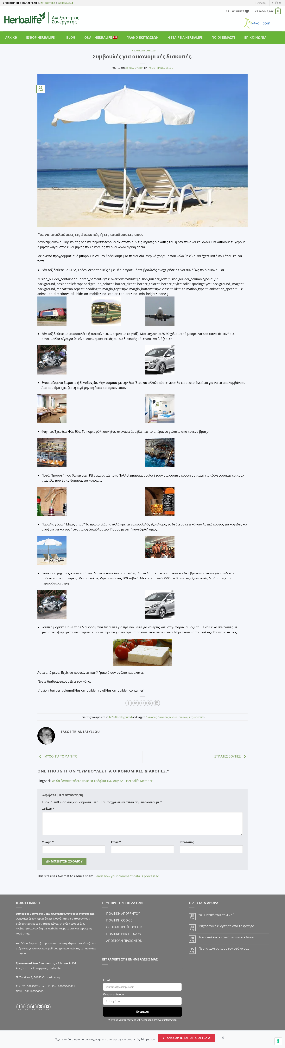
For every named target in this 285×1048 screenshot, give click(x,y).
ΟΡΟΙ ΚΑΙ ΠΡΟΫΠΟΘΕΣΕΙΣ (124, 927)
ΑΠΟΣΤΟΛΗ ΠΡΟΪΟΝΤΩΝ (124, 941)
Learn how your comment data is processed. (127, 876)
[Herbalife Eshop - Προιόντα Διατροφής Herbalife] (45, 19)
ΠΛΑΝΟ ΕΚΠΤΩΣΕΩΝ (142, 37)
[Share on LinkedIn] (157, 703)
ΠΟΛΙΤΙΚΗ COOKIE (119, 920)
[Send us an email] (40, 1007)
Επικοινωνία (255, 37)
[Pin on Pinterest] (149, 703)
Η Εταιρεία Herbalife (185, 37)
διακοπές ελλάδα (168, 717)
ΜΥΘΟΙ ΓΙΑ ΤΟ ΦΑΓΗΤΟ (60, 756)
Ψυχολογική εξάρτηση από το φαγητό (226, 926)
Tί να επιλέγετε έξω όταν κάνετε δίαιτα (227, 937)
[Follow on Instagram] (276, 3)
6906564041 (65, 3)
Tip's (132, 50)
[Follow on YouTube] (280, 3)
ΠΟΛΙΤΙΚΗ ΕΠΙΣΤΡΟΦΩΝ (123, 934)
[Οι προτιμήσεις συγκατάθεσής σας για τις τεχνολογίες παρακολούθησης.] (278, 1041)
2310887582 (48, 3)
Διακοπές (151, 717)
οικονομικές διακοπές (191, 717)
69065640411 (66, 986)
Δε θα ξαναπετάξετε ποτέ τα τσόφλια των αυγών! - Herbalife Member (102, 781)
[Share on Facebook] (128, 703)
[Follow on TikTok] (33, 1007)
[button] (261, 3)
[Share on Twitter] (135, 703)
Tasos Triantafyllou (160, 67)
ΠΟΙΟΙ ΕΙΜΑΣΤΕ (223, 37)
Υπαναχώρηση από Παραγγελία (186, 1037)
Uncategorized (145, 50)
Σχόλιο (48, 808)
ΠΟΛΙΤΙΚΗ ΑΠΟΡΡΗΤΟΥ (123, 913)
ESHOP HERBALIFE (40, 37)
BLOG (70, 37)
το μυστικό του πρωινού (216, 915)
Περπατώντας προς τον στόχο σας (224, 948)
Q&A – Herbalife (98, 37)
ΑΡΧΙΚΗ (11, 37)
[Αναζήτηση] (227, 11)
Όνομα (48, 842)
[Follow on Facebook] (273, 3)
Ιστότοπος (187, 842)
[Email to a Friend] (142, 703)
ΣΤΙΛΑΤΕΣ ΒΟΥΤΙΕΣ (227, 756)
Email (116, 842)
